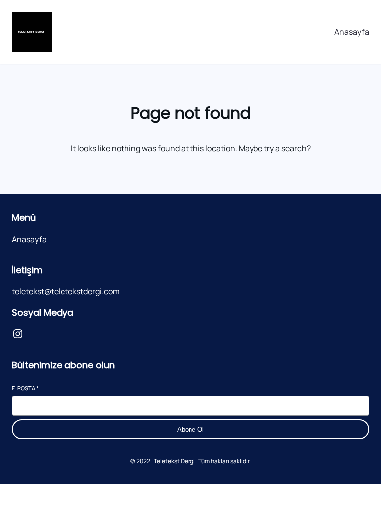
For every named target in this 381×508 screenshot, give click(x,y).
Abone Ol (190, 429)
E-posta (25, 388)
